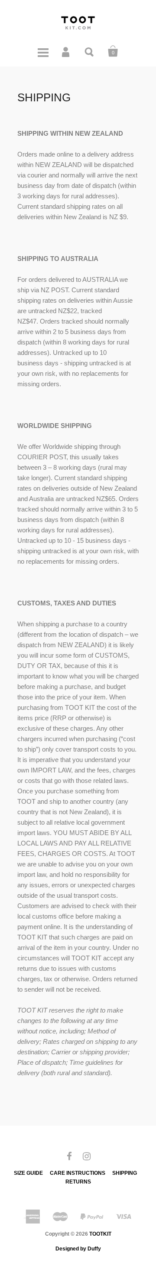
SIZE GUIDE (28, 1173)
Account (66, 51)
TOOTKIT (100, 1234)
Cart (113, 51)
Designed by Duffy (78, 1249)
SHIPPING (124, 1173)
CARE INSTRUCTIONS (77, 1173)
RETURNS (78, 1182)
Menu (43, 51)
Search (90, 51)
